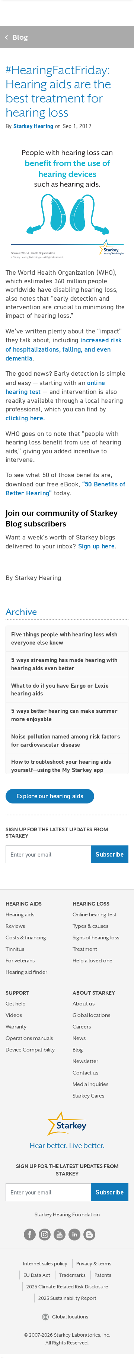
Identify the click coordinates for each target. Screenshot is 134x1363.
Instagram (45, 1234)
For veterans (20, 960)
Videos (14, 1015)
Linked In (74, 1234)
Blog (20, 37)
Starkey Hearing (33, 126)
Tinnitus (15, 949)
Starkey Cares (88, 1096)
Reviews (15, 926)
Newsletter (85, 1061)
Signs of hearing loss (96, 937)
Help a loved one (92, 960)
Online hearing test (95, 914)
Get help (16, 1004)
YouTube (60, 1234)
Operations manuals (29, 1038)
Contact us (85, 1073)
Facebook (30, 1234)
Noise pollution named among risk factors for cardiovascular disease (65, 741)
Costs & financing (26, 937)
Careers (82, 1027)
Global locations (91, 1015)
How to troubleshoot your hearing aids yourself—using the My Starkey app (61, 766)
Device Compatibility (30, 1050)
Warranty (16, 1027)
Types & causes (90, 926)
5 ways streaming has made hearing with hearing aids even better (64, 664)
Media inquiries (90, 1084)
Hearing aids (20, 914)
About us (84, 1004)
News (79, 1038)
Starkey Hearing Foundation (67, 1214)
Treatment (85, 949)
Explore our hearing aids (49, 796)
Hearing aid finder (26, 972)
